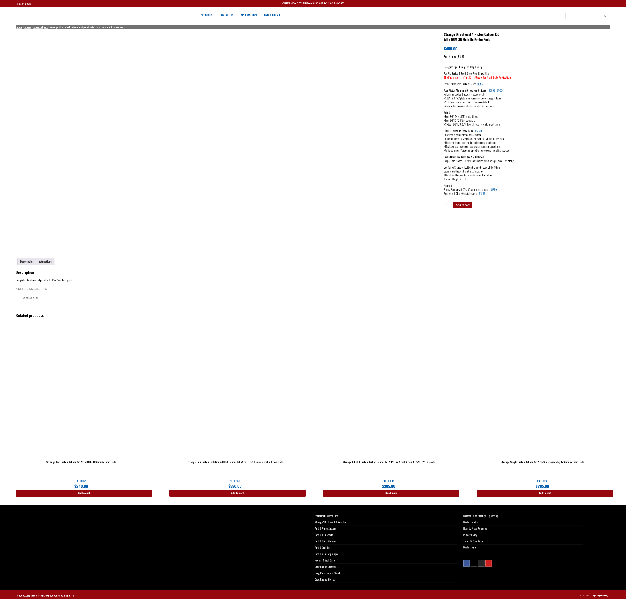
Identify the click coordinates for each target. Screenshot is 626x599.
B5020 (478, 131)
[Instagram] (481, 563)
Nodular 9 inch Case (325, 560)
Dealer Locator (470, 522)
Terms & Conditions (473, 541)
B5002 (492, 90)
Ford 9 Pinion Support (325, 529)
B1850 (494, 190)
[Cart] (607, 4)
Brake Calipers (40, 27)
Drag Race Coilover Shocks (328, 573)
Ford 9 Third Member (325, 541)
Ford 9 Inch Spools (324, 535)
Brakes (27, 27)
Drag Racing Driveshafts (327, 567)
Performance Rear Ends (326, 516)
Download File (30, 297)
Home (19, 27)
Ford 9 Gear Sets (323, 548)
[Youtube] (488, 563)
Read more (391, 493)
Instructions (45, 261)
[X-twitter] (474, 563)
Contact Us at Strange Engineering (480, 516)
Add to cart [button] (83, 493)
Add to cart (463, 205)
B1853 (482, 193)
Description (26, 261)
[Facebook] (466, 563)
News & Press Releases (475, 529)
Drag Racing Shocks (325, 579)
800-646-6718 (24, 3)
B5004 (500, 90)
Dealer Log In (469, 547)
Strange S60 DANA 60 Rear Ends (331, 522)
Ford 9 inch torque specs (327, 554)
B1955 (480, 84)
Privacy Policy (470, 535)
